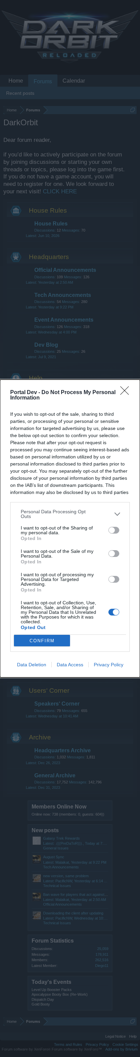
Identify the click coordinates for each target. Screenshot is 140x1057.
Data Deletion (31, 664)
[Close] (126, 392)
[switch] (113, 530)
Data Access (70, 664)
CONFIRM (42, 640)
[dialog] (70, 528)
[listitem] (70, 514)
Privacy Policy (108, 664)
